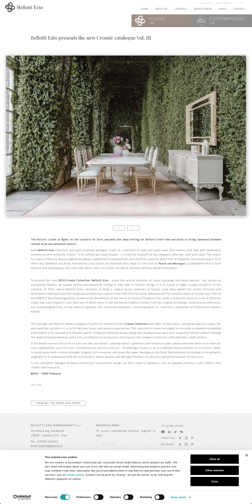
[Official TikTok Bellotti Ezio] (175, 431)
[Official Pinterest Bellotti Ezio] (192, 437)
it (236, 3)
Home (144, 8)
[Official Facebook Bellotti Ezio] (180, 437)
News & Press (203, 8)
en (242, 3)
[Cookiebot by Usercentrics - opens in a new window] (22, 497)
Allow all (214, 459)
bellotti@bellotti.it (51, 445)
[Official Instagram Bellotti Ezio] (186, 437)
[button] (119, 228)
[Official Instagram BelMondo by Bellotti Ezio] (186, 443)
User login (206, 3)
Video (222, 8)
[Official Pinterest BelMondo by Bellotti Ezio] (192, 443)
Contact (239, 8)
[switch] (98, 497)
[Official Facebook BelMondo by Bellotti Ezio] (180, 443)
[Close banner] (246, 455)
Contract (181, 8)
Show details (178, 497)
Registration (223, 3)
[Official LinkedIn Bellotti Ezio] (169, 431)
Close (214, 481)
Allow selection (215, 470)
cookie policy (75, 474)
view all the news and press (58, 403)
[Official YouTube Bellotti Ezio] (163, 431)
